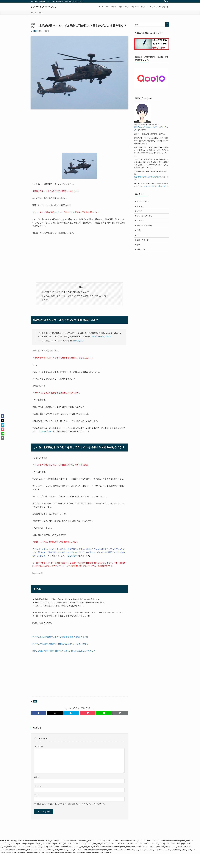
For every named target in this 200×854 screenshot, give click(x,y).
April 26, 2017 (78, 341)
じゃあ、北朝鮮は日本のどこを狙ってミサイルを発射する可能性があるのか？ (76, 296)
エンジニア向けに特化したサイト (156, 186)
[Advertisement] (79, 129)
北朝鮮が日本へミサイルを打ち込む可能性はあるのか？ (67, 292)
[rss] (164, 1)
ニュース (140, 221)
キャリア (140, 206)
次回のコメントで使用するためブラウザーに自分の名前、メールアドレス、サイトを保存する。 (71, 804)
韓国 (34, 31)
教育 (138, 230)
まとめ (46, 300)
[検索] (167, 1)
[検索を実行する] (167, 24)
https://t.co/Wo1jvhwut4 (101, 337)
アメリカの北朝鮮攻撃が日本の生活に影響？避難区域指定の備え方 (60, 637)
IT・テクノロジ (142, 201)
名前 (37, 777)
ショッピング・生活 (144, 216)
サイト (36, 795)
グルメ (139, 211)
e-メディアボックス (43, 6)
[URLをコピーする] (120, 713)
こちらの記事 (45, 431)
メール (37, 786)
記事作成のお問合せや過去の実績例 (147, 177)
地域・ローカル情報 (144, 225)
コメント (38, 746)
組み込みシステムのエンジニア (145, 127)
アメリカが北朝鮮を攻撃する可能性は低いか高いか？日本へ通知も (60, 644)
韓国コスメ (141, 249)
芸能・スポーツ (142, 240)
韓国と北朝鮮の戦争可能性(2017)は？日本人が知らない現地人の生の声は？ (63, 651)
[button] (38, 713)
